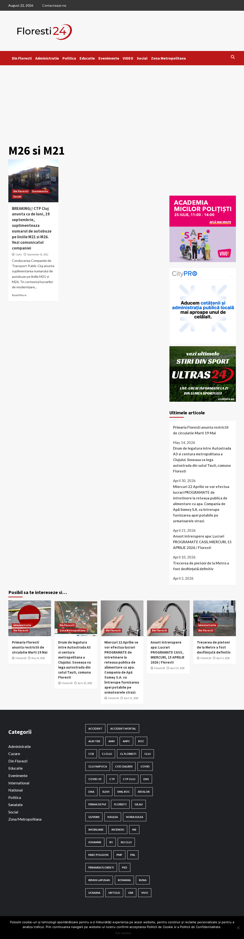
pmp (119, 854)
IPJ (111, 842)
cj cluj (107, 753)
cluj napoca (97, 766)
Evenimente (108, 58)
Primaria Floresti (101, 867)
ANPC (126, 741)
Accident (95, 728)
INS (134, 829)
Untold (114, 892)
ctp (112, 779)
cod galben (123, 766)
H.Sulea (112, 816)
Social (142, 58)
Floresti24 (20, 658)
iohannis (94, 842)
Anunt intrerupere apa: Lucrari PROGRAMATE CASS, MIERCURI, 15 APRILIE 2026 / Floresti (202, 542)
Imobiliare (95, 829)
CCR (91, 753)
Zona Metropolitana (168, 58)
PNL (132, 854)
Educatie (87, 58)
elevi (105, 791)
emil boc (123, 791)
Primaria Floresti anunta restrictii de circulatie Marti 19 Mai (201, 430)
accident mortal (123, 728)
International (18, 783)
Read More (19, 295)
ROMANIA (124, 880)
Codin (18, 254)
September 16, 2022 (37, 254)
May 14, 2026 (38, 658)
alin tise (94, 741)
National (15, 790)
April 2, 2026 (222, 658)
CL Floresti (128, 753)
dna (91, 791)
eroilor (144, 791)
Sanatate (15, 804)
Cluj (147, 753)
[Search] (233, 56)
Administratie (47, 58)
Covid (145, 766)
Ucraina (94, 892)
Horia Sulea (134, 816)
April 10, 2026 (177, 668)
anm (111, 741)
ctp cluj (129, 779)
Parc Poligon (98, 854)
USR (130, 892)
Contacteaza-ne (54, 5)
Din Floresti (22, 58)
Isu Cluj (126, 842)
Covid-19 (94, 779)
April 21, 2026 (131, 698)
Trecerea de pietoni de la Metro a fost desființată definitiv (201, 566)
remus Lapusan (99, 880)
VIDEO (128, 58)
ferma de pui (97, 804)
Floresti (120, 804)
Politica (69, 58)
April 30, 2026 (85, 683)
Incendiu (118, 829)
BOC (141, 741)
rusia (143, 880)
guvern (93, 816)
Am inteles (123, 933)
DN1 (146, 779)
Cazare (14, 753)
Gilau (139, 804)
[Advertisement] (122, 101)
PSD (124, 867)
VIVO (144, 892)
